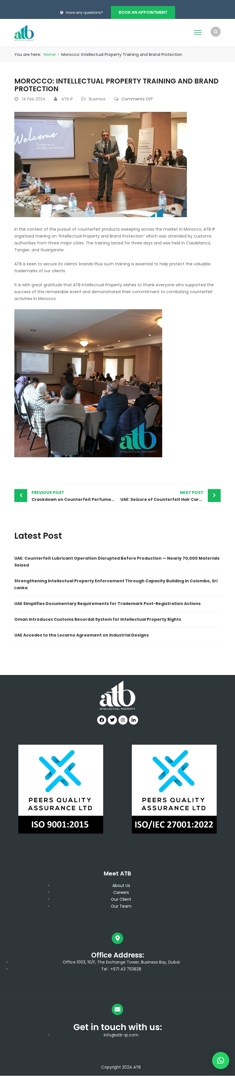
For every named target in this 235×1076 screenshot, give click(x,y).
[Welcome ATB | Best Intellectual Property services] (24, 32)
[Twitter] (112, 720)
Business (97, 99)
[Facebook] (101, 720)
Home (50, 54)
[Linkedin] (133, 720)
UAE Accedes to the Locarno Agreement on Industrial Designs (81, 635)
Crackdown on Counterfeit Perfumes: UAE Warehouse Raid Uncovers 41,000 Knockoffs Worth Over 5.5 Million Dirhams (74, 496)
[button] (220, 1060)
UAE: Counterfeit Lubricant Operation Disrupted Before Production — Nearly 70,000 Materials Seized (117, 561)
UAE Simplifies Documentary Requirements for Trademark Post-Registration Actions (107, 603)
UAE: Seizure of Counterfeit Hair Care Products (170, 496)
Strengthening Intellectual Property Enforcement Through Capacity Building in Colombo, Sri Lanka (116, 584)
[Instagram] (123, 720)
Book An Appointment (143, 12)
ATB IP (67, 99)
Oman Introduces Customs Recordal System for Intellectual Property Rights (97, 619)
